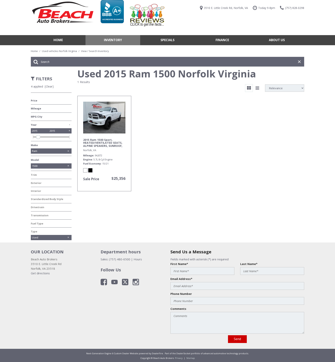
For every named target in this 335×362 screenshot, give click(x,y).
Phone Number (181, 294)
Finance (222, 40)
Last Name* (248, 264)
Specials (167, 40)
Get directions (40, 273)
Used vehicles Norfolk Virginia (60, 51)
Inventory (113, 40)
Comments (178, 309)
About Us (277, 40)
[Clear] (49, 86)
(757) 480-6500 (119, 259)
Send (237, 339)
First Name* (179, 264)
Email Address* (181, 279)
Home (58, 40)
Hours (138, 259)
